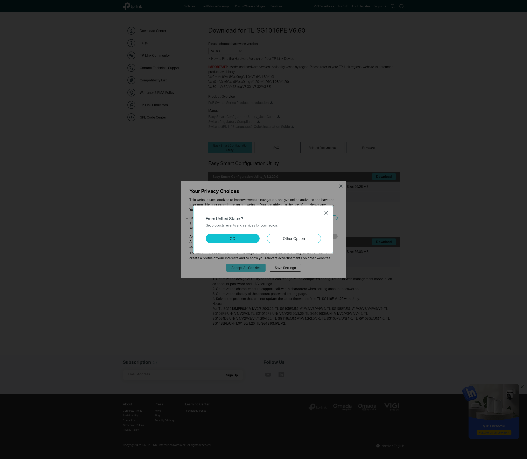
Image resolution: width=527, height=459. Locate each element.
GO (232, 238)
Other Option (294, 238)
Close (326, 212)
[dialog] (263, 229)
